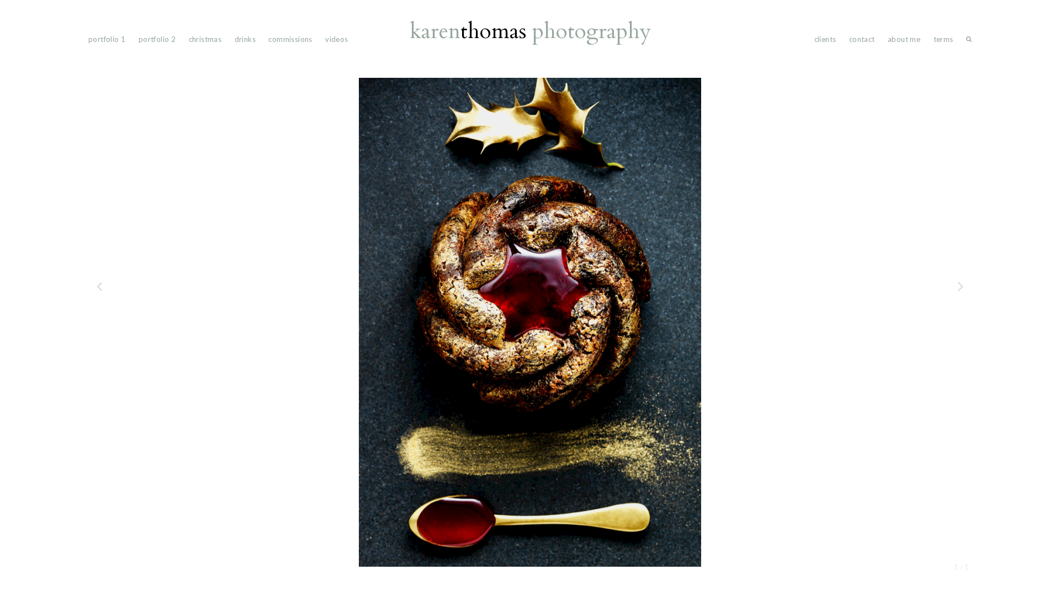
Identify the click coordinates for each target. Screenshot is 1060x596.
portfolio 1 (106, 39)
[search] (969, 41)
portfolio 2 (157, 39)
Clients (825, 39)
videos (336, 39)
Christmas (205, 39)
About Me (904, 39)
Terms (943, 39)
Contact (862, 39)
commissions (290, 39)
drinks (245, 39)
